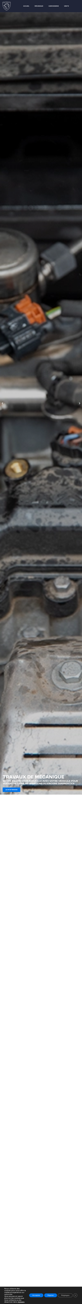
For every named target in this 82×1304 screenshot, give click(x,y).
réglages (21, 1302)
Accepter (36, 1295)
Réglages (65, 1295)
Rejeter (50, 1295)
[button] (2, 403)
